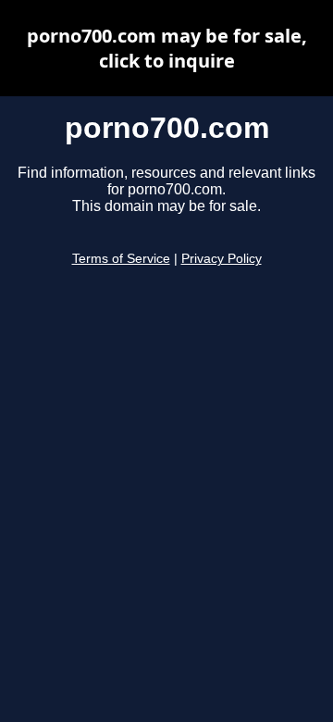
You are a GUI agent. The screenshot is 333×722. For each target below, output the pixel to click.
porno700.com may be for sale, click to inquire (167, 48)
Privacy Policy (221, 259)
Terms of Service (121, 259)
